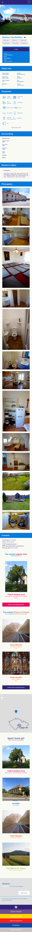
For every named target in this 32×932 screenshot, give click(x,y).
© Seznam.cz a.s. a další (28, 732)
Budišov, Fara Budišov (12, 37)
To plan (16, 49)
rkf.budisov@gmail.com (11, 544)
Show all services (15, 127)
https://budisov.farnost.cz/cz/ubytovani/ (15, 545)
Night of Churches (16, 920)
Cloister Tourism (16, 911)
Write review (24, 893)
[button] (16, 711)
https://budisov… (8, 58)
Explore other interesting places (16, 687)
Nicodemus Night (16, 916)
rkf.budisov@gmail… (8, 54)
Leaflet (24, 732)
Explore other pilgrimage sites (16, 604)
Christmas (16, 925)
